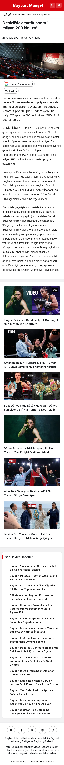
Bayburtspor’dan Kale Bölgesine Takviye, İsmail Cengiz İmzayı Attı (30, 711)
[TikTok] (53, 730)
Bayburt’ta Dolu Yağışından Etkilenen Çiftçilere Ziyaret (32, 672)
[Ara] (52, 5)
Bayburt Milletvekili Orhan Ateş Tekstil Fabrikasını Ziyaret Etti (33, 577)
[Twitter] (32, 730)
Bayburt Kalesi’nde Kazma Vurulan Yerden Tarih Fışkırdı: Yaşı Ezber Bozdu (34, 682)
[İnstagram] (42, 730)
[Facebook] (21, 730)
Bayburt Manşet (28, 5)
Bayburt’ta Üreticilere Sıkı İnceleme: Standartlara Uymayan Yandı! (32, 639)
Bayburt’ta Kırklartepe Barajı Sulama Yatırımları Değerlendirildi (32, 620)
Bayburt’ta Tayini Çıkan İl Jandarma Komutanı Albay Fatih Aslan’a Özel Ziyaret (31, 661)
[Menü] (5, 5)
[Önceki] (5, 14)
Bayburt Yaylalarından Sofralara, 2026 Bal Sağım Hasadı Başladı (33, 567)
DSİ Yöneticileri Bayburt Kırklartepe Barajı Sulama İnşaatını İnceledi (31, 597)
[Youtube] (11, 730)
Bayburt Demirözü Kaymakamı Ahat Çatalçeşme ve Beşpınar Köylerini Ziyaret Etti (31, 609)
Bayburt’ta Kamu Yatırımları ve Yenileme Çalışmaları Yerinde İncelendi (34, 630)
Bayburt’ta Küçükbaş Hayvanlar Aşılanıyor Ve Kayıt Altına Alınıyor (30, 702)
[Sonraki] (9, 14)
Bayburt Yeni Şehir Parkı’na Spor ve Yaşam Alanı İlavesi (31, 692)
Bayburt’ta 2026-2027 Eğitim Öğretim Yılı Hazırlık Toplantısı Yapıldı (32, 587)
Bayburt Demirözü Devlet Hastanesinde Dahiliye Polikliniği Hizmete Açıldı (34, 649)
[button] (59, 5)
